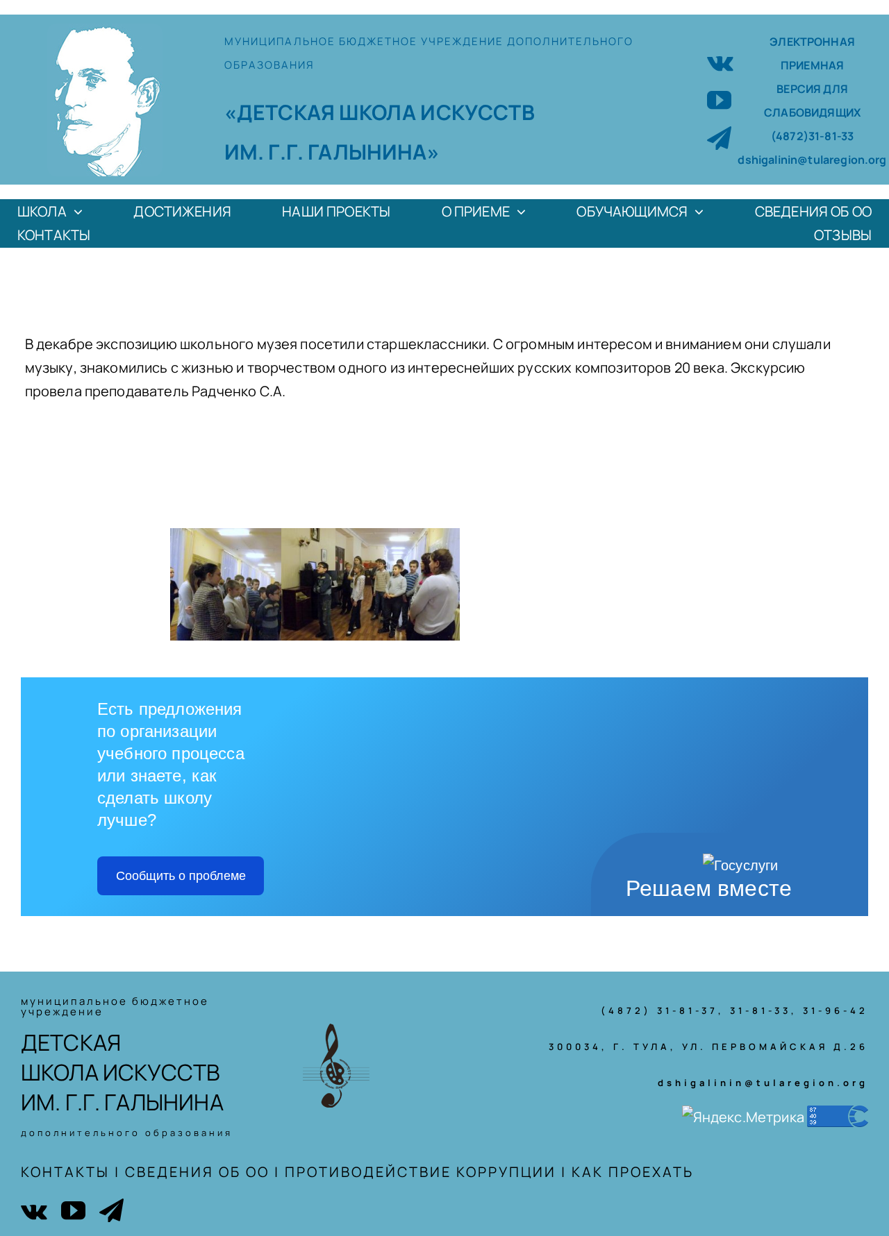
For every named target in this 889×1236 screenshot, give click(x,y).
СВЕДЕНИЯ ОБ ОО (197, 1171)
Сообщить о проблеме (181, 876)
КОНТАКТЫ (65, 1171)
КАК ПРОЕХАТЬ (633, 1171)
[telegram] (719, 138)
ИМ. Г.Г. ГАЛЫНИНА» (332, 151)
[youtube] (719, 99)
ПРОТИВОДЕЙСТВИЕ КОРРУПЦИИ (420, 1171)
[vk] (720, 61)
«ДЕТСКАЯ (281, 112)
